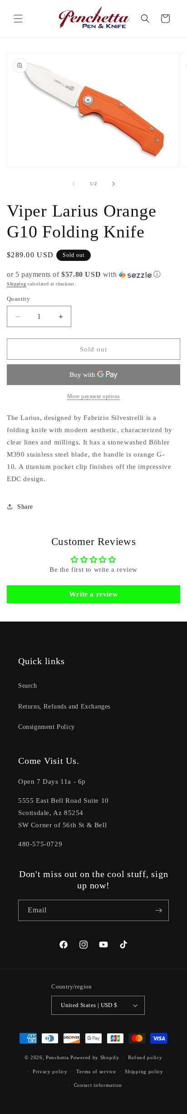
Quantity (18, 298)
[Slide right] (113, 184)
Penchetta (58, 1057)
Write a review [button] (93, 594)
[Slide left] (74, 184)
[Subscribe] (158, 910)
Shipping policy (144, 1071)
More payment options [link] (93, 396)
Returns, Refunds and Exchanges (64, 706)
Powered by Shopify (94, 1057)
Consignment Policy (46, 726)
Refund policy (145, 1057)
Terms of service (96, 1071)
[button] (18, 19)
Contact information (98, 1085)
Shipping (16, 283)
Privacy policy (50, 1071)
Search (27, 685)
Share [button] (25, 506)
